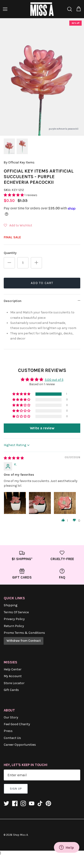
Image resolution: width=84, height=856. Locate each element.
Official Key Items (21, 162)
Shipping (10, 605)
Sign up (16, 788)
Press (8, 731)
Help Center (12, 669)
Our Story (11, 717)
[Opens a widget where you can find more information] (66, 848)
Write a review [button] (42, 428)
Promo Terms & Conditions (24, 633)
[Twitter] (6, 803)
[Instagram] (23, 803)
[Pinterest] (48, 803)
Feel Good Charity (17, 724)
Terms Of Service (16, 612)
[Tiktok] (40, 803)
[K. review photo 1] (15, 503)
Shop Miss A (20, 834)
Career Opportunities (20, 745)
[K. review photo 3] (65, 503)
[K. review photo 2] (40, 503)
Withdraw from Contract (24, 640)
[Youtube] (31, 803)
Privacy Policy (14, 619)
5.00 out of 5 (54, 380)
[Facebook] (15, 803)
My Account (13, 676)
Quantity (10, 253)
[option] (42, 77)
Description (12, 301)
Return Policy (14, 626)
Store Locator (14, 683)
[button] (14, 195)
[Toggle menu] (5, 9)
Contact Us (12, 738)
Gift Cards (11, 690)
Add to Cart (42, 283)
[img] (14, 458)
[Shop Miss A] (42, 9)
